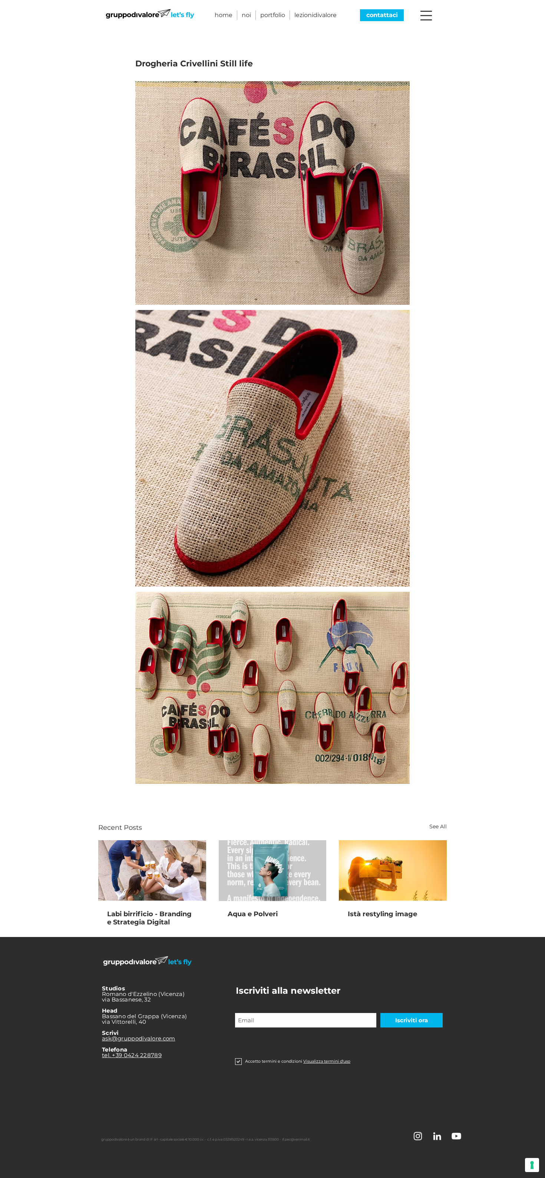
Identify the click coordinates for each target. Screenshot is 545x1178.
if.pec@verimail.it (296, 1139)
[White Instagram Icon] (417, 1136)
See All (438, 826)
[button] (426, 15)
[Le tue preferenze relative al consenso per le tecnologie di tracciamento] (532, 1165)
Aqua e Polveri (253, 914)
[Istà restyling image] (393, 870)
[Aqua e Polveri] (273, 870)
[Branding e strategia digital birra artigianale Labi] (152, 870)
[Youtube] (456, 1136)
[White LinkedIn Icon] (437, 1136)
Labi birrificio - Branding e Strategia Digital (149, 918)
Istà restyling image (382, 914)
